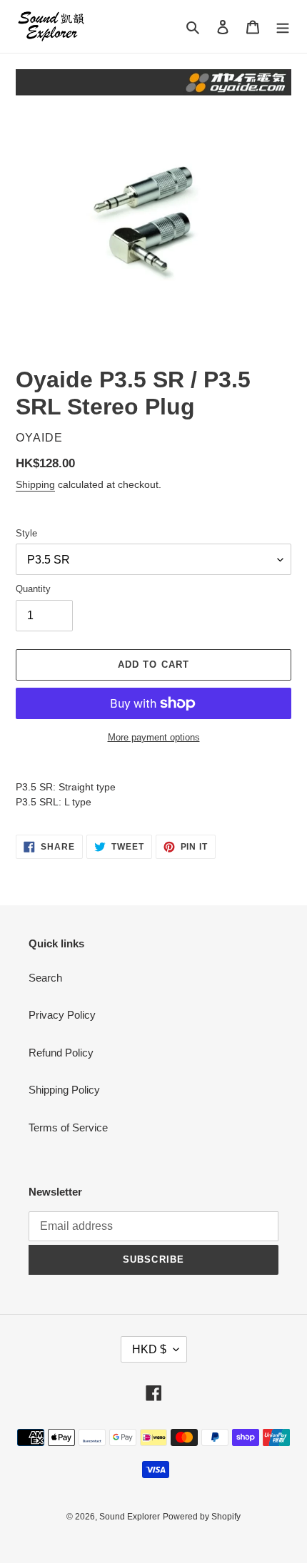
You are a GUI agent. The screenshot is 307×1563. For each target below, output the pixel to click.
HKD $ (149, 1349)
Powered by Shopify (202, 1517)
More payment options (154, 737)
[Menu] (283, 26)
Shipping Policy (64, 1090)
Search (45, 978)
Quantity (33, 589)
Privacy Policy (62, 1015)
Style (26, 533)
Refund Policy (61, 1053)
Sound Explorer (129, 1517)
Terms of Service (68, 1127)
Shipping (35, 484)
